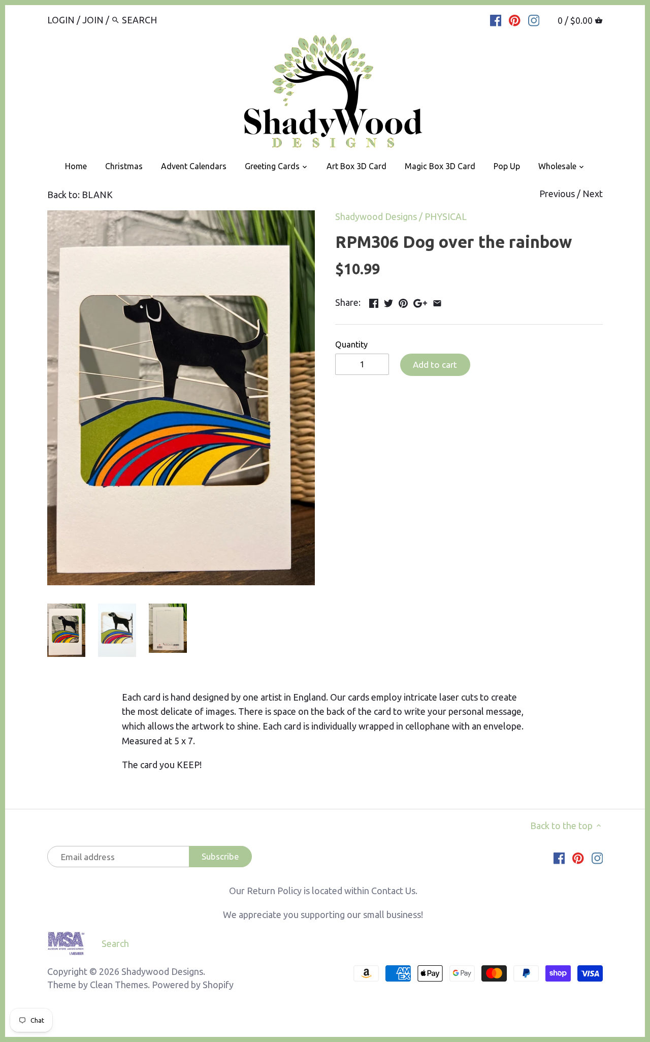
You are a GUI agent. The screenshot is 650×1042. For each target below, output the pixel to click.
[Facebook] (496, 19)
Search (115, 943)
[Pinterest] (515, 19)
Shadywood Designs (376, 216)
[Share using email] (437, 301)
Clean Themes (119, 985)
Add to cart (435, 364)
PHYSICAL (446, 216)
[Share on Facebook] (373, 301)
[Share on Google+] (420, 301)
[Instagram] (534, 19)
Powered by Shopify (193, 985)
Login (61, 20)
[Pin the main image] (403, 301)
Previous (557, 193)
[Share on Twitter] (388, 301)
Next (592, 193)
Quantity (351, 344)
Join (93, 20)
